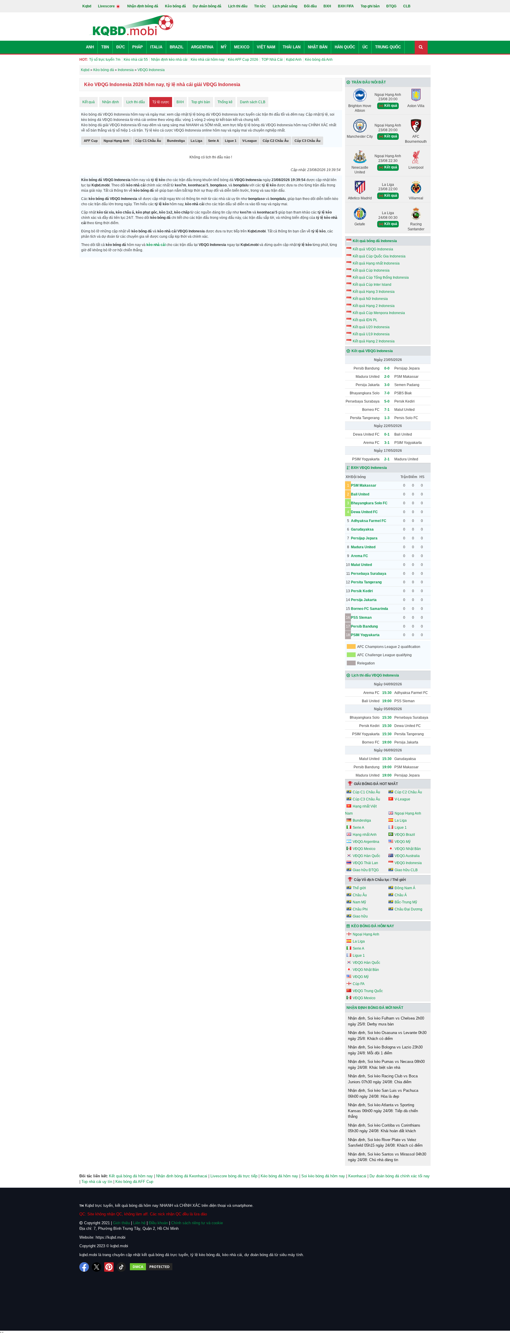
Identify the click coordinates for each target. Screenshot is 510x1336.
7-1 (387, 410)
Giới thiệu (121, 1223)
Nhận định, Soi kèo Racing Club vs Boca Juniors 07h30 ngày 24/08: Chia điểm (383, 1079)
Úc (365, 47)
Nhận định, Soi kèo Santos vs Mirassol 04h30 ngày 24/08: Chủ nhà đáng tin (387, 1157)
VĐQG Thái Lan (365, 863)
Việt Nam (266, 47)
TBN (105, 47)
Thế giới (359, 888)
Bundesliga (176, 140)
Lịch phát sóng (285, 6)
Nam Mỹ (359, 902)
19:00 (387, 701)
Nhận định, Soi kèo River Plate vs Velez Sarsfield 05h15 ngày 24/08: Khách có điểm (385, 1143)
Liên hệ (139, 1223)
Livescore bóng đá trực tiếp (233, 1176)
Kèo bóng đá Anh (319, 60)
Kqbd (86, 6)
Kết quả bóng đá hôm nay (131, 1176)
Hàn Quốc (345, 47)
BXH (327, 6)
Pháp (137, 47)
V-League (249, 140)
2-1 (387, 459)
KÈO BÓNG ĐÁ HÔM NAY (372, 926)
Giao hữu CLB (406, 870)
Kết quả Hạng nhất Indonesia (376, 263)
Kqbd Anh (294, 60)
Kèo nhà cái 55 (136, 60)
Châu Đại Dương (408, 909)
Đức (120, 47)
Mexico (241, 47)
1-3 (387, 418)
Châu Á (401, 895)
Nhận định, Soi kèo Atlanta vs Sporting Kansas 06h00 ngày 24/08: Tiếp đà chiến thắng (383, 1111)
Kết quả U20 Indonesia (371, 327)
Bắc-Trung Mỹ (406, 902)
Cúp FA (358, 984)
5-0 (387, 401)
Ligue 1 (230, 140)
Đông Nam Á (405, 888)
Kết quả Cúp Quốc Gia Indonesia (379, 256)
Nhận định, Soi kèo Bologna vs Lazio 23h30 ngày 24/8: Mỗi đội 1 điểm (385, 1050)
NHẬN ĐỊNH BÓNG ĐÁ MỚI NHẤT (374, 1008)
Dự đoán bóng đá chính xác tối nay (400, 1176)
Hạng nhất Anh (365, 835)
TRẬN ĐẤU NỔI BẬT (369, 82)
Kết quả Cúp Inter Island (372, 285)
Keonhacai (357, 1176)
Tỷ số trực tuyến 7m (104, 60)
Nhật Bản (317, 47)
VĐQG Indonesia (408, 863)
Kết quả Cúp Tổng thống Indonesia (381, 277)
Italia (156, 47)
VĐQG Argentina (366, 842)
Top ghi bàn (370, 6)
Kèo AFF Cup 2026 (243, 60)
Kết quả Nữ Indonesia (370, 299)
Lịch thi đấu (237, 6)
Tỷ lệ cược (160, 102)
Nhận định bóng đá (142, 6)
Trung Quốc (388, 47)
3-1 (387, 443)
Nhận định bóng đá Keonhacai (181, 1176)
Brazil (177, 47)
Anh (90, 47)
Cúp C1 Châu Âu (148, 140)
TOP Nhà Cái (272, 60)
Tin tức (260, 6)
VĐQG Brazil (405, 835)
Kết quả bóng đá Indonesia (375, 241)
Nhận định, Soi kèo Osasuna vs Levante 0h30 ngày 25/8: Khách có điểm (387, 1035)
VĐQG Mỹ (403, 842)
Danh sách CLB (252, 102)
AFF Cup (91, 140)
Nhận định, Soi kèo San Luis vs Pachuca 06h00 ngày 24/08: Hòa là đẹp (383, 1093)
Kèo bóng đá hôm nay (279, 1176)
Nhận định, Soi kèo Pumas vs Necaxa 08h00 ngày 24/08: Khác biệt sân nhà (386, 1064)
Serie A (213, 140)
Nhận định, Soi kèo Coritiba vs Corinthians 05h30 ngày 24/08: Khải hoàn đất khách (384, 1128)
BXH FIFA (346, 6)
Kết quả (88, 102)
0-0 (387, 368)
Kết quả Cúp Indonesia (371, 270)
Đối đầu (310, 6)
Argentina (202, 47)
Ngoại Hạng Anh (116, 140)
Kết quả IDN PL (365, 320)
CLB (407, 6)
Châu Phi (360, 909)
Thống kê (225, 102)
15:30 (387, 693)
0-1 (387, 434)
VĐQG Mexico (364, 849)
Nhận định (110, 102)
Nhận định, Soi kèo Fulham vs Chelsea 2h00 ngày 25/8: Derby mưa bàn (386, 1021)
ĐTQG (391, 6)
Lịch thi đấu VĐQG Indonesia (375, 675)
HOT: (83, 60)
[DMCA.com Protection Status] (151, 1267)
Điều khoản (158, 1223)
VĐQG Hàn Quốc (366, 856)
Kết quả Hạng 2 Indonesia (374, 306)
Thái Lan (291, 47)
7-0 (387, 393)
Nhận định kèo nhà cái (169, 60)
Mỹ (224, 47)
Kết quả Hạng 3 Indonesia (374, 292)
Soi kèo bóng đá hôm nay (323, 1176)
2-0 (387, 377)
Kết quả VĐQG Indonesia (373, 249)
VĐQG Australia (407, 856)
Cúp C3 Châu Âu (308, 140)
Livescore (107, 6)
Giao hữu (360, 916)
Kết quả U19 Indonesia (371, 334)
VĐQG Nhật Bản (408, 849)
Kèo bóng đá (175, 6)
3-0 (387, 385)
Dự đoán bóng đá (207, 6)
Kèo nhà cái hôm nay (208, 60)
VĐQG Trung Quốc (368, 991)
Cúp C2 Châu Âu (276, 140)
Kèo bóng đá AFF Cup (134, 1181)
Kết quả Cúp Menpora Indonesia (379, 313)
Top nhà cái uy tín (96, 1181)
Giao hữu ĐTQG (366, 870)
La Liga (196, 140)
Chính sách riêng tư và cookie (197, 1223)
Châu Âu (360, 895)
